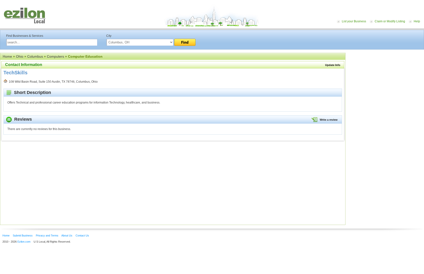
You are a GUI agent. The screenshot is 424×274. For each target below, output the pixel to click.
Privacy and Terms (47, 235)
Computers (55, 56)
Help (417, 21)
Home (7, 56)
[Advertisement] (386, 83)
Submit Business (23, 235)
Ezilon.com (23, 241)
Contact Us (82, 235)
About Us (66, 235)
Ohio (19, 56)
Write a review (329, 119)
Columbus (35, 56)
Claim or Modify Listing (390, 21)
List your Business (354, 21)
